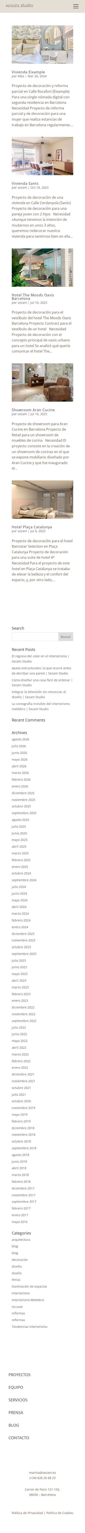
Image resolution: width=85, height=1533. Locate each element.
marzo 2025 (20, 853)
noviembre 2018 (23, 1134)
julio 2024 (19, 887)
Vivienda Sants (25, 183)
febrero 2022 (21, 1061)
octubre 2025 (21, 806)
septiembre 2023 (24, 954)
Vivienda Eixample (28, 72)
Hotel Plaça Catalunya (32, 527)
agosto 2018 (20, 1155)
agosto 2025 (20, 820)
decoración (20, 1260)
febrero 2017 (21, 1208)
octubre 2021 (21, 1088)
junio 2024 (19, 893)
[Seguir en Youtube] (33, 1458)
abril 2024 (19, 907)
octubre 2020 (21, 1101)
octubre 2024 (21, 873)
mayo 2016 (19, 1222)
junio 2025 (19, 833)
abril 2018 (19, 1168)
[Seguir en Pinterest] (51, 1458)
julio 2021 (19, 1094)
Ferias (16, 1280)
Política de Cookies (59, 1513)
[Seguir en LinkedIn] (59, 1458)
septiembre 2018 (24, 1148)
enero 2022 (20, 1067)
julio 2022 (19, 1027)
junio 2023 (19, 967)
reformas (18, 1313)
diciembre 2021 (23, 1074)
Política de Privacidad (27, 1513)
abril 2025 (19, 846)
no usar (17, 1307)
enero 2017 (20, 1215)
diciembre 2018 (23, 1128)
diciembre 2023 (23, 934)
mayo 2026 (19, 759)
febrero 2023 (21, 994)
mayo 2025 (19, 840)
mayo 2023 (19, 974)
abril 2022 (19, 1047)
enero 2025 (20, 867)
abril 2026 (19, 766)
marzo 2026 (20, 773)
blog (15, 1246)
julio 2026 (19, 746)
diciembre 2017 (23, 1188)
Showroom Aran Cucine (33, 410)
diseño (17, 1266)
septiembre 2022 (24, 1021)
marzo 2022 (20, 1054)
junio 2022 (19, 1034)
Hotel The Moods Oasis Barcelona (33, 297)
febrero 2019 (21, 1121)
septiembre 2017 (24, 1201)
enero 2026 (20, 786)
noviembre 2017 (23, 1195)
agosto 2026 (20, 739)
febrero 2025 (21, 860)
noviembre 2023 (23, 940)
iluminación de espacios (29, 1286)
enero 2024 (20, 927)
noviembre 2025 (23, 800)
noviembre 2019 (23, 1108)
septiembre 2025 (24, 813)
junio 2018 (19, 1161)
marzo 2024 (20, 913)
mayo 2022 (19, 1041)
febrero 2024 (21, 920)
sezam (22, 187)
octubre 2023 (21, 947)
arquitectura (21, 1240)
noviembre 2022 (23, 1014)
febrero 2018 (21, 1181)
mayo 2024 (19, 900)
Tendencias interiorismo (29, 1327)
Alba (21, 76)
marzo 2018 (20, 1175)
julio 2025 (19, 826)
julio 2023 (19, 960)
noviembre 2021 (23, 1081)
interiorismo (21, 1293)
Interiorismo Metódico (28, 1300)
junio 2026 (19, 753)
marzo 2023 (20, 987)
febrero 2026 (21, 779)
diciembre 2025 (23, 793)
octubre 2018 (21, 1141)
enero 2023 (20, 1000)
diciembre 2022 (23, 1007)
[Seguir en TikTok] (42, 1458)
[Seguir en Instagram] (25, 1458)
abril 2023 (19, 980)
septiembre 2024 (24, 880)
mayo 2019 (19, 1114)
